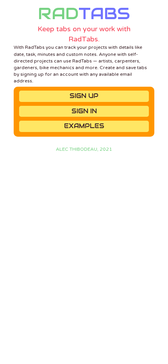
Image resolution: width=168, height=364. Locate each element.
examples (84, 126)
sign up (84, 96)
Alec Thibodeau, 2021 (84, 149)
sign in (84, 111)
